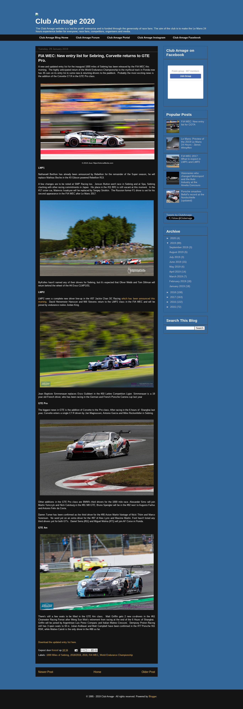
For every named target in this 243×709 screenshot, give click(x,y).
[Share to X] (89, 650)
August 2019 (176, 252)
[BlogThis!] (86, 650)
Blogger (152, 696)
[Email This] (82, 650)
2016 (173, 301)
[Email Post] (75, 650)
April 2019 (175, 271)
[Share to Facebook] (92, 650)
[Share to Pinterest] (96, 650)
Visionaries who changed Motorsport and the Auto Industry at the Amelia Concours (192, 179)
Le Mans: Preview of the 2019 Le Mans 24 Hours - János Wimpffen (192, 143)
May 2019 (175, 266)
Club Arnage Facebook (187, 37)
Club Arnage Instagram (151, 37)
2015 (173, 306)
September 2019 (179, 247)
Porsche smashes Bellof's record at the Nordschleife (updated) (192, 196)
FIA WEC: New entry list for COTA (192, 123)
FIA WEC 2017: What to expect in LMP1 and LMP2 (191, 159)
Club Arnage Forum (87, 37)
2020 (173, 238)
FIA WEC (93, 655)
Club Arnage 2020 (65, 21)
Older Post (148, 671)
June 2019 (175, 261)
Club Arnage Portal (118, 37)
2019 (84, 655)
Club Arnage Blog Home (53, 37)
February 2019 (178, 281)
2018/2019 (75, 655)
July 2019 (175, 257)
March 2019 (176, 276)
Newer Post (45, 671)
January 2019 (177, 286)
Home (97, 671)
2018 (173, 292)
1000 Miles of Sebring (57, 655)
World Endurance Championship (116, 655)
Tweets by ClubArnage (179, 214)
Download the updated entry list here (57, 642)
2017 (173, 297)
